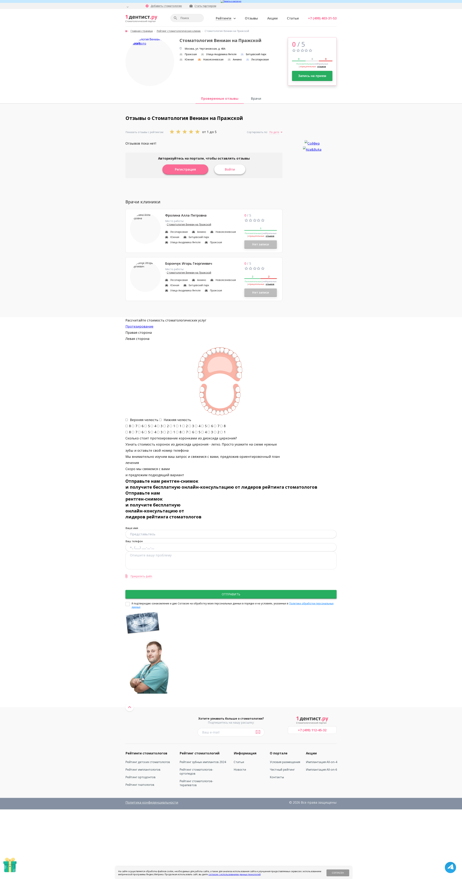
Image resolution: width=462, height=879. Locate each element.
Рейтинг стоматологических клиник (179, 31)
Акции (272, 18)
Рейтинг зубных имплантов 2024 (203, 762)
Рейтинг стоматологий (199, 753)
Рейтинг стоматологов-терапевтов (196, 783)
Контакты (277, 777)
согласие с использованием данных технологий (234, 874)
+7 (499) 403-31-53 (322, 18)
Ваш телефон (134, 541)
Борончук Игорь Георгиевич (188, 263)
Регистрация (185, 169)
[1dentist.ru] (141, 19)
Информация (245, 753)
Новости (240, 770)
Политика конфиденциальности (151, 802)
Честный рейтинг (282, 770)
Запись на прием (312, 76)
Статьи (293, 18)
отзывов (321, 66)
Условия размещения (285, 762)
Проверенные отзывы (219, 98)
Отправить (231, 594)
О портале (278, 753)
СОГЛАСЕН (338, 873)
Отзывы (251, 18)
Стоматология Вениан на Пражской (189, 224)
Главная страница (141, 31)
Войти (230, 169)
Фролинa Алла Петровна (186, 215)
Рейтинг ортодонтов (140, 777)
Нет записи (260, 244)
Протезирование (139, 326)
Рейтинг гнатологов (139, 785)
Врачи (256, 98)
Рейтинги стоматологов (146, 753)
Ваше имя (131, 528)
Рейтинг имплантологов (142, 770)
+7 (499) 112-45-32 (312, 730)
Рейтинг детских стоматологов (147, 762)
